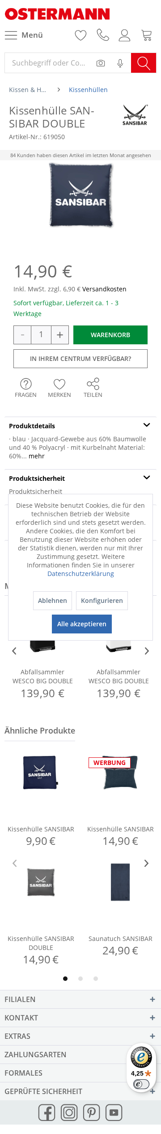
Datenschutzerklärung (80, 573)
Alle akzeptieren (81, 624)
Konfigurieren (102, 600)
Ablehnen (52, 600)
